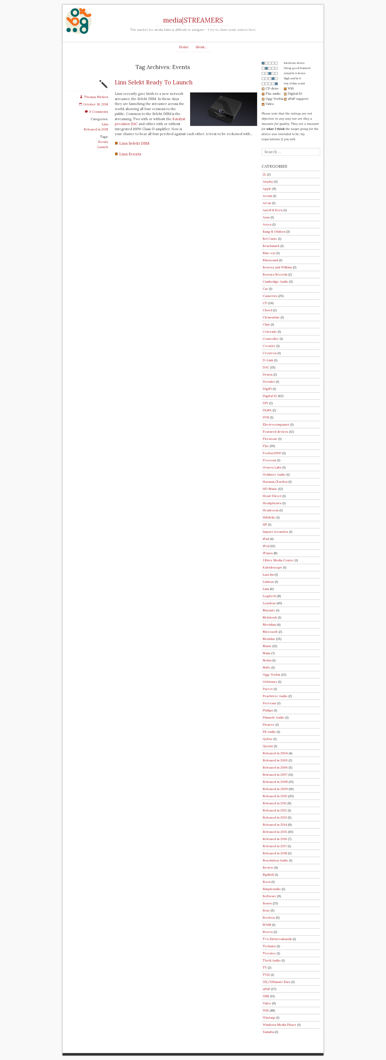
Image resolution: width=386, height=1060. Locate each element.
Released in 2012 (275, 810)
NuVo (267, 667)
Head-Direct (272, 496)
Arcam (267, 196)
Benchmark (271, 246)
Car (265, 289)
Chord (267, 310)
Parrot (268, 689)
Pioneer (269, 725)
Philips (268, 710)
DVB (266, 417)
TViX (266, 975)
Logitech (269, 596)
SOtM (267, 925)
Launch (102, 147)
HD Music (270, 489)
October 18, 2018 (95, 104)
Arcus (267, 203)
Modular (269, 639)
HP (265, 525)
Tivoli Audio (272, 960)
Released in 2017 (275, 846)
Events (103, 142)
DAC (266, 367)
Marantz (269, 610)
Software (269, 896)
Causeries (270, 296)
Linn (105, 124)
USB (266, 996)
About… (201, 47)
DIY (265, 403)
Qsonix (268, 746)
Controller (271, 339)
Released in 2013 (275, 817)
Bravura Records (275, 274)
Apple (267, 189)
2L (264, 174)
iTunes (268, 553)
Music (267, 646)
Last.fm (268, 575)
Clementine (271, 317)
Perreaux (269, 703)
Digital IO (270, 396)
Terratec (269, 953)
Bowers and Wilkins (277, 267)
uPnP (266, 989)
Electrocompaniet (276, 424)
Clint (266, 324)
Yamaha (268, 1032)
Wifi (266, 1010)
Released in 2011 (275, 803)
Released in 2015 (275, 832)
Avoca (267, 224)
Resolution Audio (275, 860)
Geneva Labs (272, 467)
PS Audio (269, 732)
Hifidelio (269, 517)
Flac (266, 446)
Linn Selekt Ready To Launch (154, 82)
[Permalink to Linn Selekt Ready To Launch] (103, 87)
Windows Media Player (279, 1025)
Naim (266, 653)
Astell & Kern (273, 210)
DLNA (267, 410)
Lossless (269, 603)
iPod (266, 546)
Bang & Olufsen (274, 232)
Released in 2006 (275, 767)
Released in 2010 (275, 796)
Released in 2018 (96, 129)
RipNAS (268, 875)
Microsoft (270, 632)
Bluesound (270, 260)
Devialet (269, 382)
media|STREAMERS (193, 20)
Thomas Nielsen (96, 97)
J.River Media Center (278, 560)
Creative (269, 346)
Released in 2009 (275, 789)
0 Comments (98, 112)
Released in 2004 (275, 753)
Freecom (269, 460)
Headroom (271, 510)
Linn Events (130, 154)
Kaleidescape (272, 567)
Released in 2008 (275, 782)
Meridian (269, 625)
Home (184, 47)
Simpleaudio (272, 889)
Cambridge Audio (275, 282)
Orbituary (270, 682)
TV (265, 968)
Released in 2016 (275, 839)
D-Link (268, 360)
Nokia (267, 660)
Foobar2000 (272, 453)
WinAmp (269, 1018)
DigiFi (267, 389)
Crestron (270, 353)
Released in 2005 (275, 760)
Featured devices (275, 432)
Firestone (270, 439)
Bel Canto (270, 239)
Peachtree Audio (275, 696)
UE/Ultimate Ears (276, 982)
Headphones (272, 503)
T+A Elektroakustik (277, 939)
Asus (266, 217)
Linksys (268, 582)
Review (268, 868)
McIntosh (270, 617)
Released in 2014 (275, 825)
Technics (269, 946)
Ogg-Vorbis (271, 675)
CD (265, 303)
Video (267, 1003)
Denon (268, 374)
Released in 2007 (275, 775)
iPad (266, 539)
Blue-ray (269, 253)
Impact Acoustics (275, 532)
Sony (266, 910)
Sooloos (269, 918)
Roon (267, 882)
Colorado (270, 332)
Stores (268, 932)
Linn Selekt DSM (134, 143)
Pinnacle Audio (273, 717)
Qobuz (268, 739)
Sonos (267, 903)
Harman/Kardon (275, 482)
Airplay (268, 182)
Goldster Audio (274, 475)
